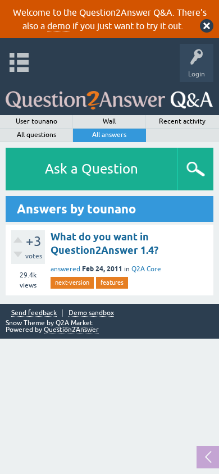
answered (65, 269)
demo (58, 26)
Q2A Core (146, 269)
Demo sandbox (91, 313)
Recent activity (182, 121)
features (112, 282)
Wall (109, 121)
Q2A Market (74, 323)
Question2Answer (71, 330)
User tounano (36, 121)
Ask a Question (91, 168)
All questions (36, 135)
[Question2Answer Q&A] (109, 96)
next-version (72, 282)
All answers (109, 135)
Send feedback (34, 313)
